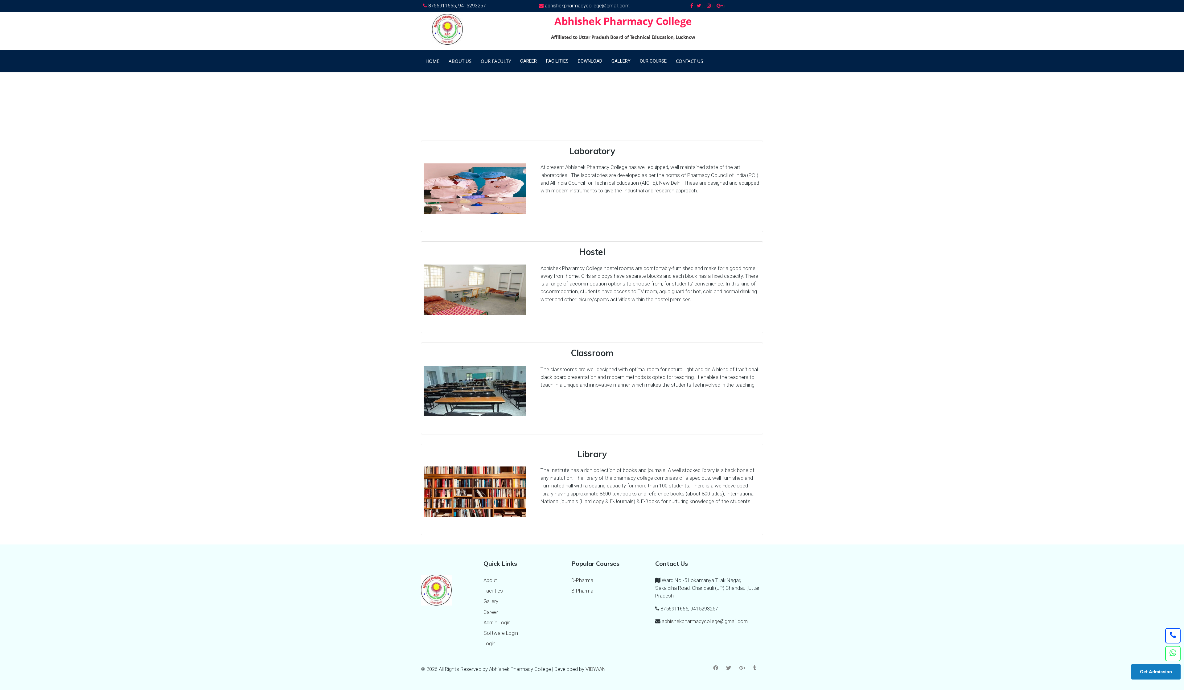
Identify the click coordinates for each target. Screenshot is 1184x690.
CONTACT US (689, 61)
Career (490, 612)
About (490, 580)
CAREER (528, 61)
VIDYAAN (596, 669)
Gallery (490, 601)
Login (489, 643)
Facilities (493, 591)
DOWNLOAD (590, 61)
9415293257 (472, 6)
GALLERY (621, 61)
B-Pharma (582, 591)
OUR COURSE (653, 61)
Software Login (500, 633)
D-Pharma (582, 580)
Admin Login (497, 622)
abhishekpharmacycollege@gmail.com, (587, 6)
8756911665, (442, 6)
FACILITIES (557, 61)
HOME (432, 61)
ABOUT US (460, 61)
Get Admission (1156, 672)
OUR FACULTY (496, 61)
